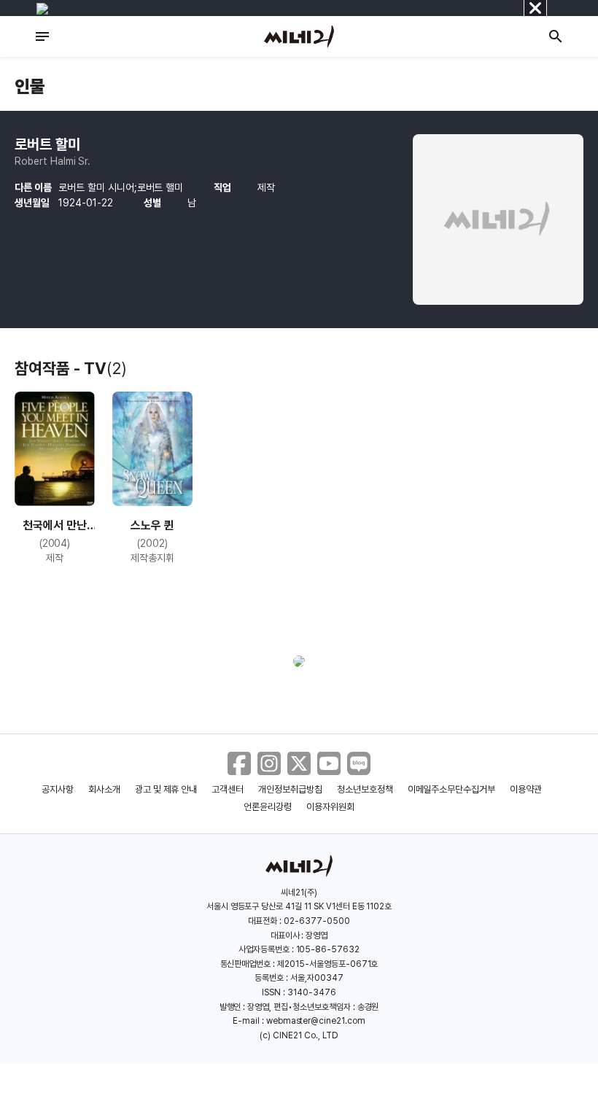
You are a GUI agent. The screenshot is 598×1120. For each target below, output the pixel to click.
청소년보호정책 (365, 789)
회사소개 (104, 789)
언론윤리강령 (268, 806)
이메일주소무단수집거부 (452, 789)
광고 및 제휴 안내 (166, 789)
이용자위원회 (330, 806)
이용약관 (526, 789)
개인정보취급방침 (290, 789)
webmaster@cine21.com (315, 1021)
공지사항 (58, 789)
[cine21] (299, 36)
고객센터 (227, 789)
